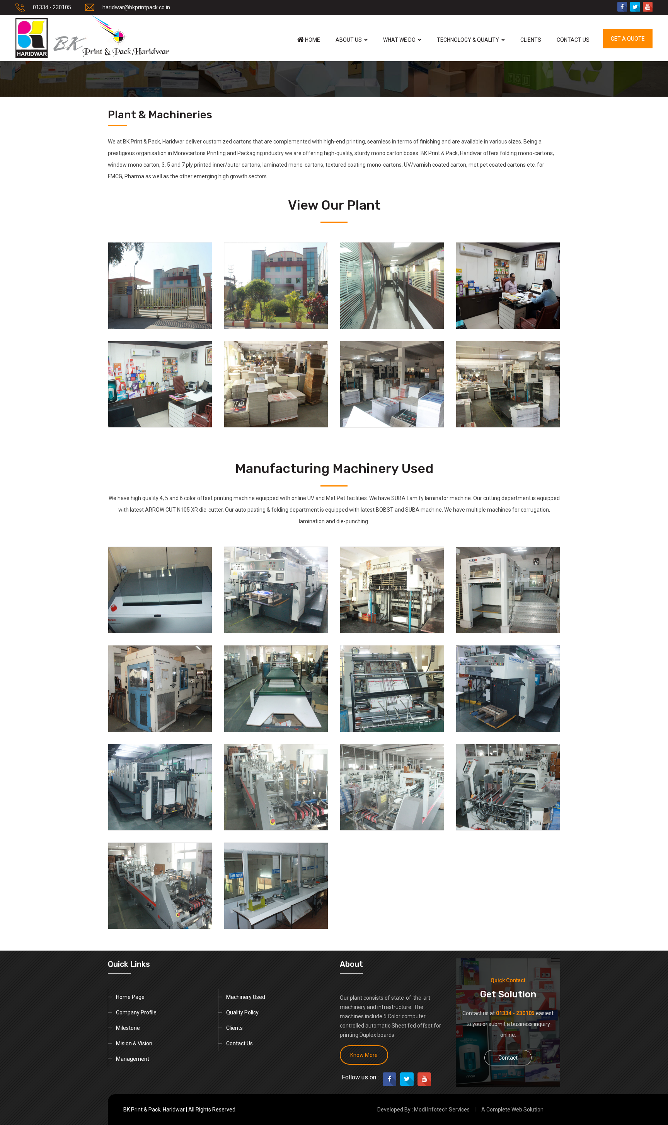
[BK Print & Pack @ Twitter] (635, 7)
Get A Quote (628, 39)
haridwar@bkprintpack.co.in (136, 7)
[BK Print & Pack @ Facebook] (622, 7)
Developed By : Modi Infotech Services (423, 1109)
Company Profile (136, 1012)
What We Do (399, 40)
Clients (530, 40)
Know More (364, 1055)
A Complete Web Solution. (513, 1109)
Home (312, 40)
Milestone (128, 1028)
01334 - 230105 (52, 7)
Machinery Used (245, 997)
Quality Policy (242, 1012)
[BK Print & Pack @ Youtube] (648, 7)
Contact (508, 1058)
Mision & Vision (134, 1043)
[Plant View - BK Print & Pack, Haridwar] (160, 285)
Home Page (130, 997)
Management (132, 1059)
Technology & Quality (468, 40)
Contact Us (573, 40)
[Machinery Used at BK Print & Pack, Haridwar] (160, 589)
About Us (349, 40)
